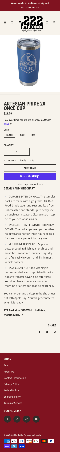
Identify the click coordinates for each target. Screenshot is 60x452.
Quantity (9, 145)
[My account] (47, 22)
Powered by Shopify (32, 435)
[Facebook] (7, 419)
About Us (9, 371)
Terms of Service (13, 403)
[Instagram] (16, 419)
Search (7, 365)
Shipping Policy (12, 396)
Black (9, 135)
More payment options (30, 184)
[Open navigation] (7, 22)
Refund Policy (11, 390)
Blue (22, 135)
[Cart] (54, 22)
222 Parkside (17, 435)
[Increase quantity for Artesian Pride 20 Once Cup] (25, 151)
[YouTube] (36, 419)
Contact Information (15, 378)
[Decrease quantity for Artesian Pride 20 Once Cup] (7, 151)
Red (33, 135)
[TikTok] (26, 419)
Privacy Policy (11, 384)
